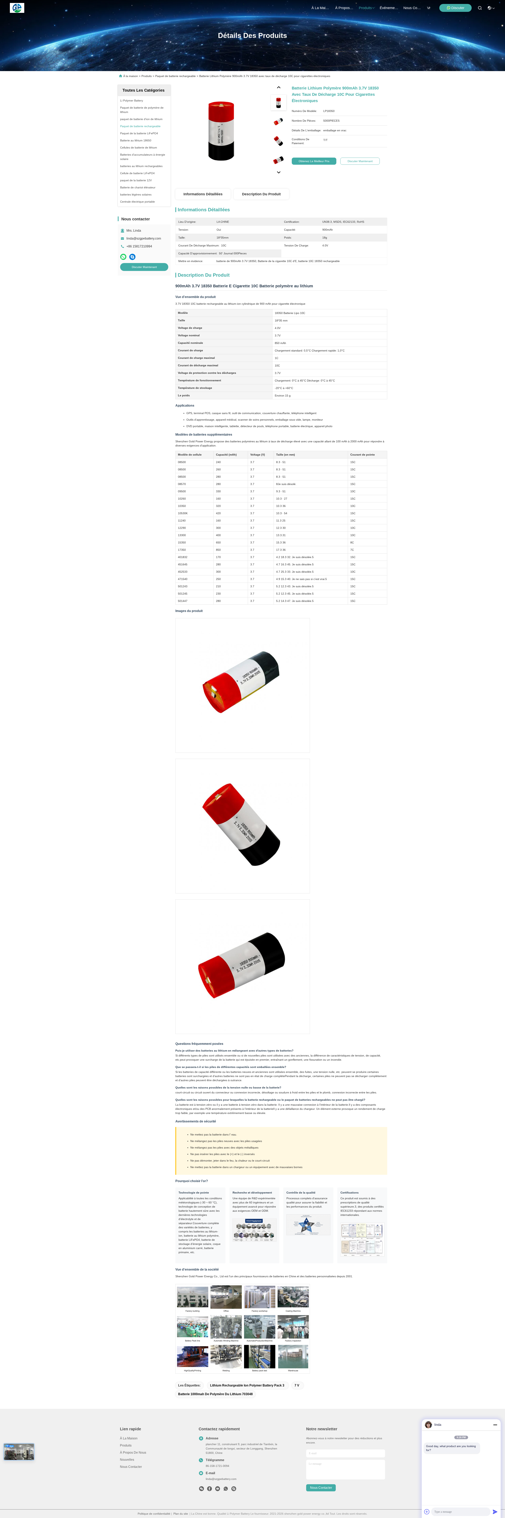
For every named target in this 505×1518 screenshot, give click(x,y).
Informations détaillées (203, 194)
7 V (297, 1385)
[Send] (495, 1511)
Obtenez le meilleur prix (314, 161)
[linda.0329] (234, 1489)
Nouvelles (127, 1459)
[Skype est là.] (132, 256)
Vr (428, 8)
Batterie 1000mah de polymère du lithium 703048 (215, 1394)
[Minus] (495, 1424)
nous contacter (412, 8)
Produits (146, 76)
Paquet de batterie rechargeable (175, 76)
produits (365, 8)
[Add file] (427, 1511)
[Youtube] (217, 1489)
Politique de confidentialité (154, 1513)
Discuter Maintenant (144, 267)
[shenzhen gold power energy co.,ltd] (17, 8)
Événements (389, 8)
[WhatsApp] (123, 256)
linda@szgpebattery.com (143, 238)
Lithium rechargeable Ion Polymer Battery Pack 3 (247, 1385)
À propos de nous (344, 8)
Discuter (457, 8)
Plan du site (180, 1513)
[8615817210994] (225, 1489)
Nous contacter (131, 1466)
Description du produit (261, 194)
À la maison (320, 8)
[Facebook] (209, 1489)
